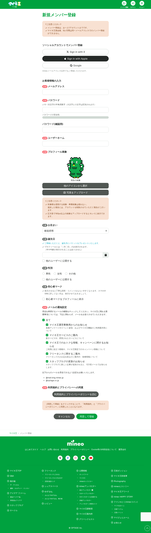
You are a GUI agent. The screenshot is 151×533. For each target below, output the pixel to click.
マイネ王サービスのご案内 (63, 335)
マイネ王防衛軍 (120, 476)
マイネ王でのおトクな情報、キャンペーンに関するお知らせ (78, 344)
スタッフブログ (16, 505)
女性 (59, 273)
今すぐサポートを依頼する (88, 497)
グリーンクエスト (87, 519)
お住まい (50, 225)
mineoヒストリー (121, 486)
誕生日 (49, 238)
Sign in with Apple (77, 58)
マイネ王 (82, 478)
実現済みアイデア (16, 500)
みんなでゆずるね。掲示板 (54, 498)
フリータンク (50, 471)
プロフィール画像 (55, 151)
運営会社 (122, 449)
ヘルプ (43, 449)
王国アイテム (118, 509)
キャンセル (64, 416)
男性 (48, 273)
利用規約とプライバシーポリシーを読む (75, 394)
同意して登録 (87, 416)
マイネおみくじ (119, 505)
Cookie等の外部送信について (104, 449)
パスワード (51, 100)
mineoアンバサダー (87, 486)
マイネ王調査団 (86, 509)
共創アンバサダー (85, 500)
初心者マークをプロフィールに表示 (65, 299)
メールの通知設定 (55, 307)
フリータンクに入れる (52, 474)
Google (77, 65)
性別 (48, 267)
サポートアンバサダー (86, 493)
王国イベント (118, 512)
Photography (120, 481)
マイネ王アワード (121, 491)
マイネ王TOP (15, 471)
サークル (14, 510)
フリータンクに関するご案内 (64, 353)
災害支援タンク (50, 481)
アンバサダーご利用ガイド (88, 504)
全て (48, 319)
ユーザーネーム (53, 137)
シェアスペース (51, 486)
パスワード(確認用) (52, 123)
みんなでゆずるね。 (51, 495)
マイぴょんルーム (121, 517)
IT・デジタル (14, 485)
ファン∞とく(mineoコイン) (126, 502)
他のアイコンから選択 (75, 185)
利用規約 (65, 449)
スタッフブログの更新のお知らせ (67, 361)
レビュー (48, 503)
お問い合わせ (53, 449)
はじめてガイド (31, 449)
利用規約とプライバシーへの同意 (63, 387)
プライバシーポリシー (80, 449)
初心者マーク (52, 286)
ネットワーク (83, 474)
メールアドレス (53, 86)
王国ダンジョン (120, 471)
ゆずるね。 (49, 491)
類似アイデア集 (15, 497)
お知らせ (118, 523)
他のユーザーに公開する (59, 260)
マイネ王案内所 (86, 514)
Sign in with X (77, 51)
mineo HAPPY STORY (123, 497)
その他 (72, 273)
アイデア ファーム (18, 493)
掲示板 (13, 481)
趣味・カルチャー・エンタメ (19, 488)
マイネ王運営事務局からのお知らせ (68, 324)
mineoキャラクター (86, 481)
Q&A (12, 476)
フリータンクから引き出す (54, 478)
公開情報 (83, 471)
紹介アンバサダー (85, 490)
